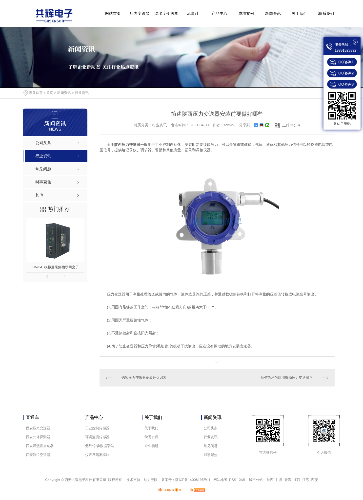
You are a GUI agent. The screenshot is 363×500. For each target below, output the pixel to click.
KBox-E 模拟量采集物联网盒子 (55, 267)
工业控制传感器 (97, 428)
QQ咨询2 (346, 73)
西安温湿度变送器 (40, 446)
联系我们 (326, 13)
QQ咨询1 (346, 62)
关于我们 (299, 13)
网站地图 (220, 480)
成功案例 (246, 13)
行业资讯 (82, 93)
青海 (287, 480)
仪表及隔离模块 (97, 455)
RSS (233, 480)
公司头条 (211, 428)
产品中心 (219, 13)
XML (243, 480)
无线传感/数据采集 (99, 446)
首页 (49, 93)
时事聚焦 (211, 455)
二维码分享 (291, 125)
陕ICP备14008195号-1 (192, 480)
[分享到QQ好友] (262, 125)
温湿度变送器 (166, 13)
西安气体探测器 (38, 437)
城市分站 (256, 480)
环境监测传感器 (97, 437)
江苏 (305, 480)
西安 (314, 480)
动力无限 (151, 480)
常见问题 (211, 446)
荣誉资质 (151, 437)
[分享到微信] (267, 125)
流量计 (193, 13)
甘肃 (279, 480)
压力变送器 (139, 13)
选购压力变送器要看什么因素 (143, 378)
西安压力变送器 (38, 428)
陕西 (270, 480)
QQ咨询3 (346, 84)
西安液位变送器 (38, 455)
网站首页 (113, 13)
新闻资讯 (273, 13)
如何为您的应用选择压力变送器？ (287, 378)
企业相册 (151, 446)
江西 (296, 480)
